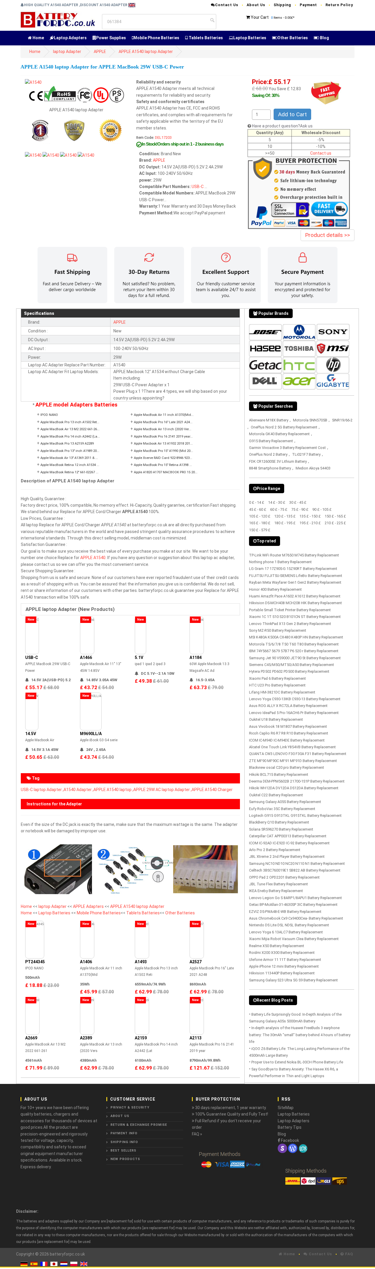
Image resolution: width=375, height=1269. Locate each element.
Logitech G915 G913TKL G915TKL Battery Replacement (295, 815)
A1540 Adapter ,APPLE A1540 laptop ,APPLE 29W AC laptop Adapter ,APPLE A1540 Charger (148, 789)
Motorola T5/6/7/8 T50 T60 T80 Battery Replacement (294, 644)
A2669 (31, 1038)
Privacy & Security (129, 1107)
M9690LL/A (91, 733)
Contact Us (226, 5)
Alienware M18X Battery (268, 420)
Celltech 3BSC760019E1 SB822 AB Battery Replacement (294, 870)
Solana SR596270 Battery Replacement (281, 829)
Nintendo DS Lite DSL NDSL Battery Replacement (289, 925)
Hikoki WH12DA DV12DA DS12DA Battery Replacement (293, 788)
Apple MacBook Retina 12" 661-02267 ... (69, 472)
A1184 (196, 657)
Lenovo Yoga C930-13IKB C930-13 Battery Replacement (294, 699)
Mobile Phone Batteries (156, 37)
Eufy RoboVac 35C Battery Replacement (282, 809)
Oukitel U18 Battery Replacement (276, 719)
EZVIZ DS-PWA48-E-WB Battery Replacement (285, 911)
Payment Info (123, 1133)
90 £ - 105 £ (322, 509)
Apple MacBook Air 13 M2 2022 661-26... (70, 429)
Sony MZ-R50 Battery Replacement (277, 630)
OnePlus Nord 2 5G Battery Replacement (284, 427)
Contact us (320, 153)
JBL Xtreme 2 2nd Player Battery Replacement (287, 856)
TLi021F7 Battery (306, 454)
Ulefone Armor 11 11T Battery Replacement (285, 959)
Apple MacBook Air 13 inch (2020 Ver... (162, 429)
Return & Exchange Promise (138, 1125)
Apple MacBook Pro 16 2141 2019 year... (163, 436)
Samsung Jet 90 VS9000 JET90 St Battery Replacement (295, 658)
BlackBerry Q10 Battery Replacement (279, 822)
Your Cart (260, 17)
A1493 (141, 961)
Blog (324, 37)
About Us (256, 5)
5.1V (139, 657)
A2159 (141, 1038)
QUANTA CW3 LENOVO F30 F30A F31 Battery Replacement (297, 754)
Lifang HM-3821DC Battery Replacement (282, 692)
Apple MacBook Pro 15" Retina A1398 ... (163, 465)
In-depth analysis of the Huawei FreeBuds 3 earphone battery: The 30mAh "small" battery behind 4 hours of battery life (299, 1035)
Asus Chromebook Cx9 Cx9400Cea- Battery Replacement (296, 918)
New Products (125, 1159)
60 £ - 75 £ (278, 509)
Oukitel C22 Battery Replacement (276, 795)
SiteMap (286, 1107)
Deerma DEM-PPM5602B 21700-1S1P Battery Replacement (297, 781)
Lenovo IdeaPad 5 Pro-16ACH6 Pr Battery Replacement (294, 712)
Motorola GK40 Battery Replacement (279, 434)
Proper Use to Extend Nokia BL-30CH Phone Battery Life (297, 1062)
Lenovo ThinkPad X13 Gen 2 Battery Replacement (290, 623)
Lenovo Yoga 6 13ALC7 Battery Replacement (286, 932)
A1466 (86, 657)
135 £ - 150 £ (310, 516)
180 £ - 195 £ (285, 523)
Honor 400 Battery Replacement (275, 589)
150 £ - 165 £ (335, 516)
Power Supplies (111, 37)
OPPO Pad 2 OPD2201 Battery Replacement (284, 877)
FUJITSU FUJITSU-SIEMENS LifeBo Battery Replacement (295, 575)
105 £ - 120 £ (259, 516)
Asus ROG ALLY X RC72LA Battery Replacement (288, 705)
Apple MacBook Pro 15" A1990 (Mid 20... (163, 451)
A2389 (86, 1038)
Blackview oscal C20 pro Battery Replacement (286, 767)
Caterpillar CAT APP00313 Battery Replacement (287, 836)
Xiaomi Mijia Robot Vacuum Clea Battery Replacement (294, 939)
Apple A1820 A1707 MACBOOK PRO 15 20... (165, 472)
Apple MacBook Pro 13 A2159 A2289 (67, 443)
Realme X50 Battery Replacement (276, 946)
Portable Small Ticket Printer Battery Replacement (290, 610)
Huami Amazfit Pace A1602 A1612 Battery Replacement (294, 596)
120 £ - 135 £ (285, 516)
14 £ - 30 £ (276, 502)
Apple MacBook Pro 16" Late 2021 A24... (163, 422)
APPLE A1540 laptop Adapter (146, 51)
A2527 (196, 961)
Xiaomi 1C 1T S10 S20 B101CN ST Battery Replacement (295, 616)
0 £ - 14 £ (256, 502)
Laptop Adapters (70, 37)
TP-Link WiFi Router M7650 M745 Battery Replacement (294, 555)
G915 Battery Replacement (271, 441)
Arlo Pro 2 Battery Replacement (274, 850)
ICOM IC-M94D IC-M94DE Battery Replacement (287, 740)
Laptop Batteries (249, 37)
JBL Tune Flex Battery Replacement (278, 884)
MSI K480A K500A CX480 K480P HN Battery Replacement (296, 637)
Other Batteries (292, 37)
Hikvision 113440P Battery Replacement (282, 973)
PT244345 (35, 961)
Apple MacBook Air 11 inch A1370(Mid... (164, 415)
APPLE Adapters (89, 906)
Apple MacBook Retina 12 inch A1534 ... (69, 465)
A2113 (196, 1038)
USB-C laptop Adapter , (42, 789)
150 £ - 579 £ (259, 530)
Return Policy (339, 5)
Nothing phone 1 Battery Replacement (280, 562)
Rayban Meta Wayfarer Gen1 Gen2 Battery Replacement (295, 582)
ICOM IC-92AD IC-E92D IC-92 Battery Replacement (289, 843)
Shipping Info (124, 1142)
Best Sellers (123, 1150)
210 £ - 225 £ (335, 523)
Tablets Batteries (205, 37)
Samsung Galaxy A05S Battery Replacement (285, 802)
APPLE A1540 (92, 557)
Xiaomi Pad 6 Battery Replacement (277, 678)
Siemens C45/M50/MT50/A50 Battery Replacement (291, 664)
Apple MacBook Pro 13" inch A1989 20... (69, 451)
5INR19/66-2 (342, 420)
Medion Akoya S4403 (313, 468)
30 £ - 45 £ (297, 502)
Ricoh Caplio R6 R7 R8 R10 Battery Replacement (288, 733)
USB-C (198, 186)
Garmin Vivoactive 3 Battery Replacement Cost (287, 447)
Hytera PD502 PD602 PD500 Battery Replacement (289, 671)
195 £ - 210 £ (310, 523)
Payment (308, 5)
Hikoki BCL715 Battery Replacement (278, 774)
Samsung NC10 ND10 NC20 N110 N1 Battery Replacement (297, 863)
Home (38, 37)
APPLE (100, 51)
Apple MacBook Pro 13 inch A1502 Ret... (69, 422)
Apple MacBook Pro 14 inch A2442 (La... (70, 436)
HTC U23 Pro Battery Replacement (277, 685)
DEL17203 (163, 137)
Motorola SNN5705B (310, 420)
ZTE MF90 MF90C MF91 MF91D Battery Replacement (293, 761)
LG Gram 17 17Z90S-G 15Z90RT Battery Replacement (293, 568)
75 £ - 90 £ (299, 509)
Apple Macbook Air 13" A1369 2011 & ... (69, 458)
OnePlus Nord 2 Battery (268, 454)
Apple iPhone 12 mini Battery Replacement (284, 966)
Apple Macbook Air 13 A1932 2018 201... (163, 443)
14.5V (30, 733)
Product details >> (327, 235)
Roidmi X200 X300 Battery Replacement (282, 952)
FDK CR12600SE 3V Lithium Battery (278, 461)
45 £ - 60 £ (257, 509)
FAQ (348, 1254)
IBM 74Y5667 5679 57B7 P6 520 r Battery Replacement (293, 651)
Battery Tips (289, 1127)
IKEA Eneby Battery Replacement (276, 891)
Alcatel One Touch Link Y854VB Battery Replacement (292, 747)
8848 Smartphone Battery (270, 468)
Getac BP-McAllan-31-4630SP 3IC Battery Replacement (293, 904)
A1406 (86, 961)
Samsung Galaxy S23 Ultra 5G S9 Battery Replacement (293, 980)
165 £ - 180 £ (259, 523)
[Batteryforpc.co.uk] (58, 19)
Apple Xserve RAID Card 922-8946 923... (163, 458)
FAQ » (197, 1134)
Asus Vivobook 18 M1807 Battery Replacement (288, 726)
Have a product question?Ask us (282, 126)
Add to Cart (292, 114)
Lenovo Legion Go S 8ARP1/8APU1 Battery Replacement (295, 898)
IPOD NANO (49, 415)
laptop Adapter (67, 51)
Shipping (282, 5)
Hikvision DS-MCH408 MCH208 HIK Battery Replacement (295, 603)
